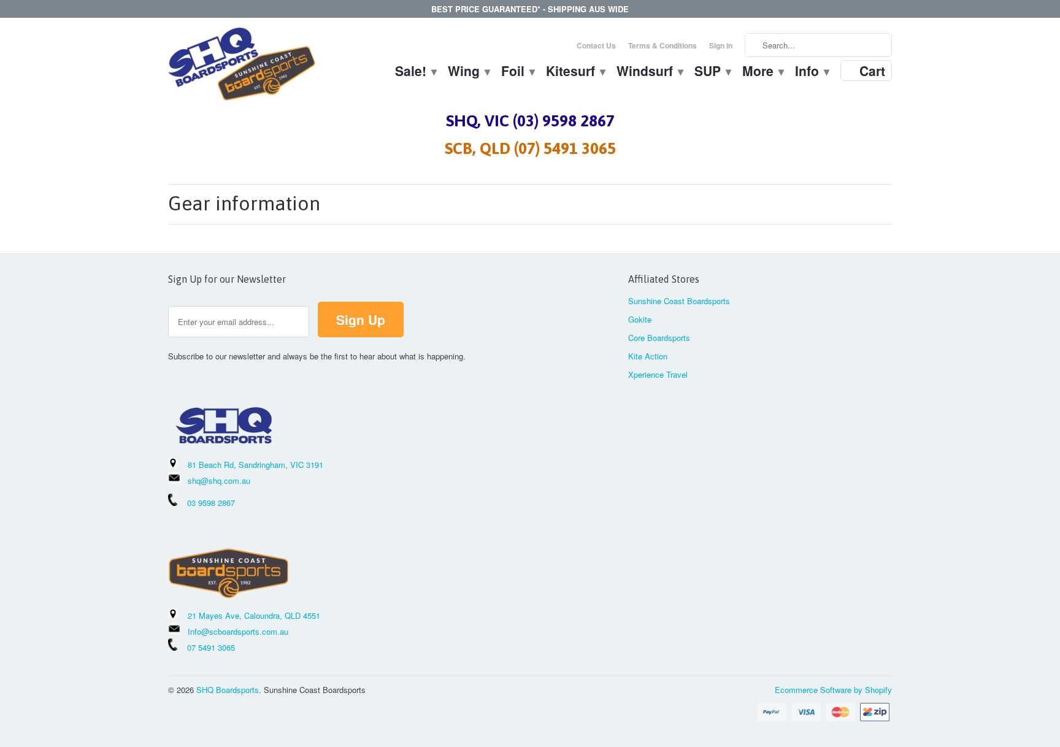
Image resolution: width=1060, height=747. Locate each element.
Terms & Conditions (662, 45)
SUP (712, 72)
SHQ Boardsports (227, 689)
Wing (468, 72)
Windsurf (649, 72)
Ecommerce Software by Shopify (833, 689)
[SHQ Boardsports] (241, 67)
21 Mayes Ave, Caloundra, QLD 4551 (254, 615)
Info (811, 72)
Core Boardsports (659, 337)
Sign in (720, 45)
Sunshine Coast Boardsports (679, 301)
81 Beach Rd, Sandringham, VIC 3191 (255, 464)
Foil (517, 72)
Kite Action (647, 356)
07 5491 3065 (206, 647)
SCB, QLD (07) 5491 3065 (530, 148)
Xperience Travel (658, 374)
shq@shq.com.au (219, 480)
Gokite (639, 319)
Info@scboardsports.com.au (238, 631)
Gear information (244, 203)
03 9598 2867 (211, 502)
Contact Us (596, 45)
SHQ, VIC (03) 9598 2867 (530, 121)
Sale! (415, 72)
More (762, 72)
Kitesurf (575, 72)
